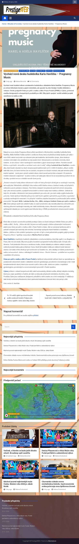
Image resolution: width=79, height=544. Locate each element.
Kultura (32, 70)
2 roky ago (9, 81)
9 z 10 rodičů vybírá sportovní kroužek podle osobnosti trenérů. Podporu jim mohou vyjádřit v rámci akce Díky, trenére (21, 298)
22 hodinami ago (11, 456)
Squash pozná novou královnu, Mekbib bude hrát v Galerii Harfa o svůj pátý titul (58, 296)
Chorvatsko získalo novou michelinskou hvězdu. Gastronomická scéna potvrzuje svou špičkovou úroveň (39, 355)
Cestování (12, 442)
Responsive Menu (75, 2)
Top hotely (57, 445)
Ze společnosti (24, 445)
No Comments (34, 81)
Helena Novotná (21, 81)
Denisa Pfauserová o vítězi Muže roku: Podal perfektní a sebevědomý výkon (29, 346)
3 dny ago (9, 489)
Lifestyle (49, 70)
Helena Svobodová (61, 456)
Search (73, 327)
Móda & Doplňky (47, 445)
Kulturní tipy (41, 70)
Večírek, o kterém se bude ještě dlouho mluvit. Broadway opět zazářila (27, 341)
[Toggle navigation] (10, 18)
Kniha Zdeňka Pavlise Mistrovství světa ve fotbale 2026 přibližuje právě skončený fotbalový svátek (37, 360)
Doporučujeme (24, 70)
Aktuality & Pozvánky (11, 70)
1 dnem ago (47, 456)
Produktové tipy (59, 70)
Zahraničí (67, 473)
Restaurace (14, 445)
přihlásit (35, 315)
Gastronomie (21, 442)
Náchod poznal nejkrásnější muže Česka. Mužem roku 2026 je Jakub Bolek (29, 350)
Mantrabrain (52, 541)
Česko (6, 442)
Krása (57, 442)
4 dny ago (47, 489)
